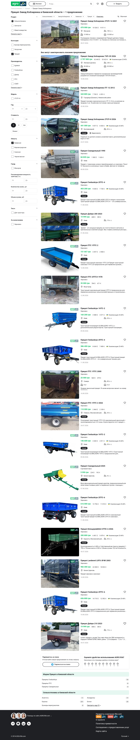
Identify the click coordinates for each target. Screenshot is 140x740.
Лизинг (15, 131)
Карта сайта (101, 731)
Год (12, 105)
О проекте (100, 720)
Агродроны (107, 698)
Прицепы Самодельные (85, 687)
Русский (124, 736)
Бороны (62, 702)
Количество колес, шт (19, 187)
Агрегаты (62, 698)
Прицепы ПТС (85, 683)
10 (117, 665)
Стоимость (15, 115)
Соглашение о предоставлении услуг (112, 727)
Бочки (107, 702)
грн (24, 125)
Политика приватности (106, 723)
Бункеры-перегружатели (62, 705)
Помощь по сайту (39, 716)
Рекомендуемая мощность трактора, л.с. (21, 175)
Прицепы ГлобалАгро (85, 679)
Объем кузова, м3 (17, 197)
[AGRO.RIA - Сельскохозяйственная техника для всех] (20, 4)
